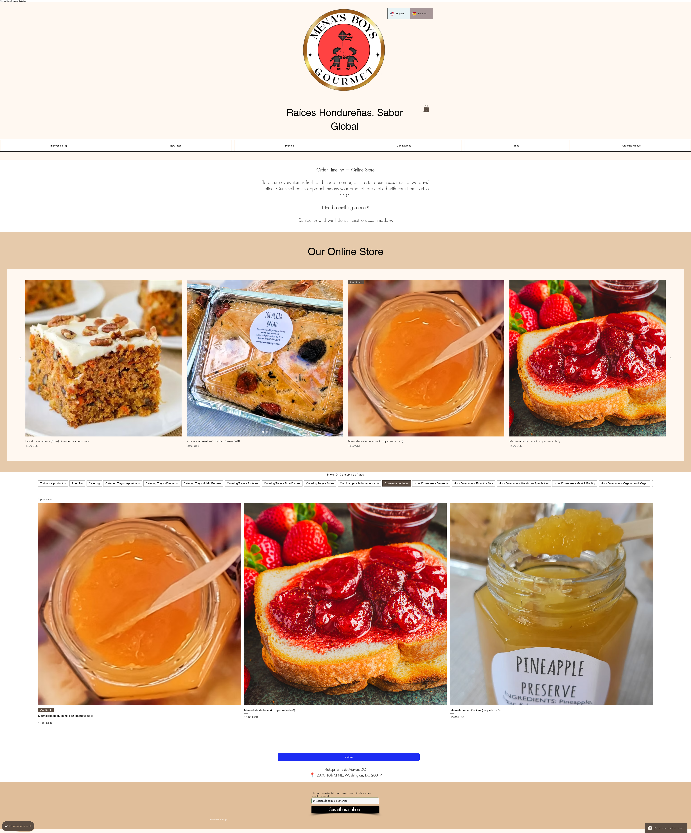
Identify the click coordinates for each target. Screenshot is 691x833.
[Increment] (237, 731)
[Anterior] (20, 358)
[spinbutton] (139, 731)
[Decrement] (41, 731)
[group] (345, 364)
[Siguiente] (671, 358)
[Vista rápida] (103, 358)
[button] (426, 108)
